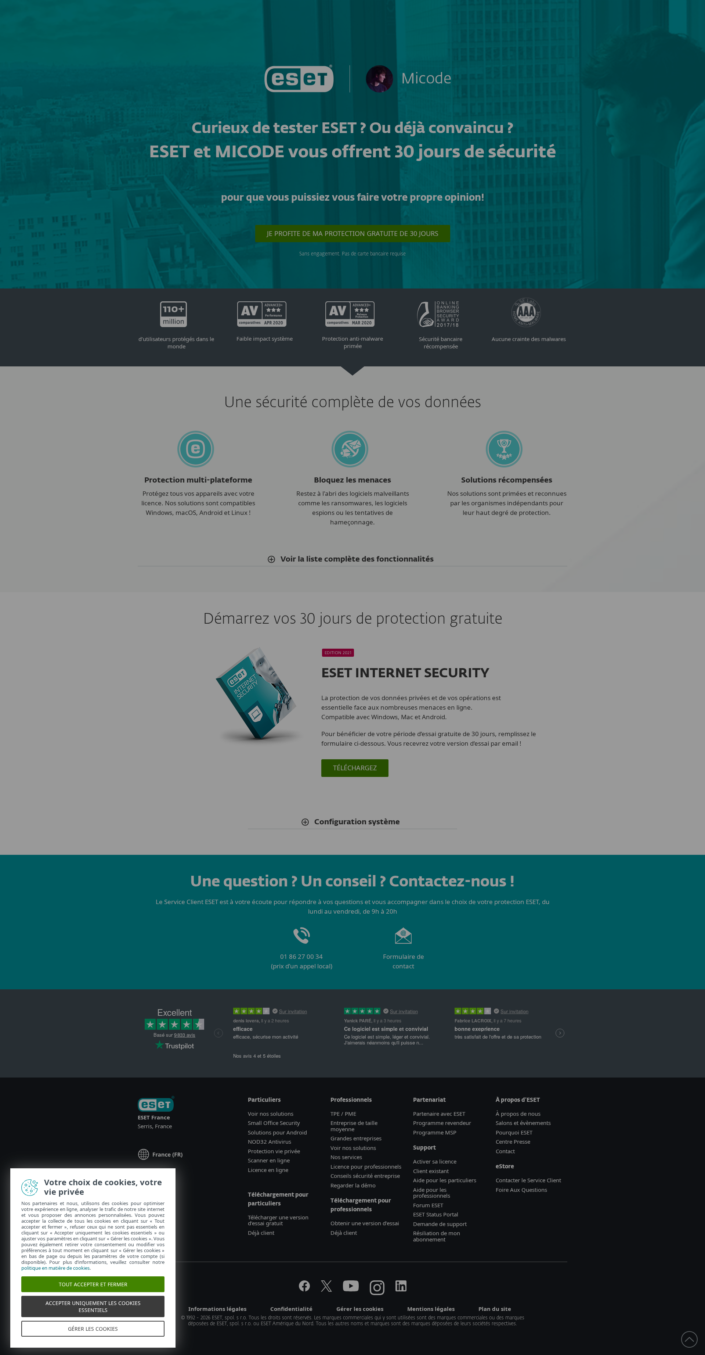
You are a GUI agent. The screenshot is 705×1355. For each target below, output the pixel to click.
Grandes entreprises (356, 1138)
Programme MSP (434, 1132)
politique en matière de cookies (56, 1268)
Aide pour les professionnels (431, 1193)
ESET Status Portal (435, 1214)
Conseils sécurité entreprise (365, 1175)
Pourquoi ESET (514, 1132)
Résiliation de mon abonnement (436, 1236)
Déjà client (261, 1232)
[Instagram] (377, 1289)
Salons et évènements (523, 1122)
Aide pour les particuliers (444, 1180)
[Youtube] (351, 1289)
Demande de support (440, 1223)
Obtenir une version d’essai (364, 1223)
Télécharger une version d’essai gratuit (278, 1220)
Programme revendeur (442, 1122)
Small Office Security (274, 1122)
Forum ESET (428, 1205)
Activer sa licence (434, 1161)
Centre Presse (513, 1141)
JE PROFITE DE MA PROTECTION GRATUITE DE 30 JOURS (352, 233)
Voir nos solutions (270, 1113)
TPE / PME (343, 1113)
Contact (505, 1151)
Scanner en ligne (269, 1160)
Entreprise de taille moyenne (353, 1126)
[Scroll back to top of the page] (689, 1339)
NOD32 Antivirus (269, 1141)
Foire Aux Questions (521, 1189)
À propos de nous (518, 1113)
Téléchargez (355, 767)
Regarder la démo (353, 1185)
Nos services (346, 1157)
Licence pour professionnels (365, 1166)
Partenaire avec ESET (439, 1113)
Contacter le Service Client (528, 1180)
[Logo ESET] (156, 1104)
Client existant (431, 1171)
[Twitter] (326, 1289)
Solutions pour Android (277, 1132)
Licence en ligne (268, 1169)
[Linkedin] (401, 1289)
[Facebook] (304, 1289)
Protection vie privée (274, 1151)
